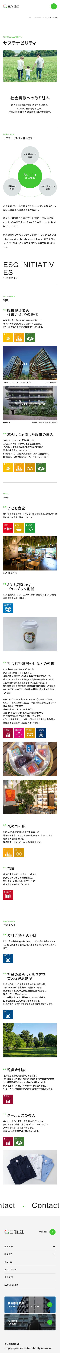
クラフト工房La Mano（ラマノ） (24, 699)
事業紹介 (8, 1254)
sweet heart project (13, 672)
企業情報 (8, 1246)
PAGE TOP (43, 1232)
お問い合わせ (10, 1269)
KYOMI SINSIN (11, 1284)
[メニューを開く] (54, 6)
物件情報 (8, 1277)
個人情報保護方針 (12, 1344)
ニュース (8, 1261)
